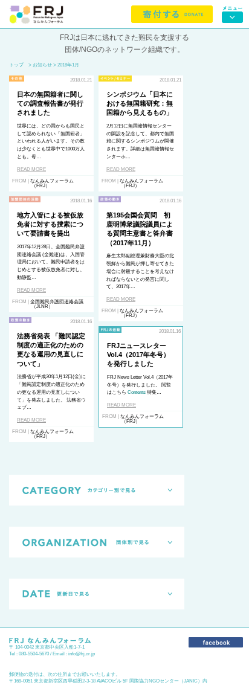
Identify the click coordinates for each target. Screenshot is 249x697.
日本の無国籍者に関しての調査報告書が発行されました (50, 104)
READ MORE (31, 169)
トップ (16, 65)
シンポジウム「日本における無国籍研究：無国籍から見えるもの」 (139, 104)
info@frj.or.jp (81, 654)
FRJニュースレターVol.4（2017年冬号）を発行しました (138, 355)
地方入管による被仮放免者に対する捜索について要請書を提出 (50, 224)
